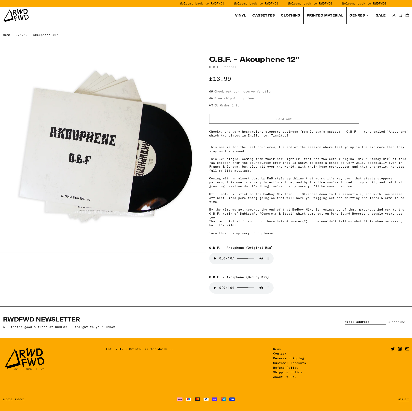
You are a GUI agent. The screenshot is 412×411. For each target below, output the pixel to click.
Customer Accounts (289, 363)
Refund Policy (285, 368)
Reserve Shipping (288, 358)
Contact (280, 353)
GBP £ (402, 399)
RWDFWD (19, 399)
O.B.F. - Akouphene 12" (37, 35)
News (277, 349)
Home (7, 35)
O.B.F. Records (222, 67)
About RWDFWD (284, 377)
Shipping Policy (287, 372)
